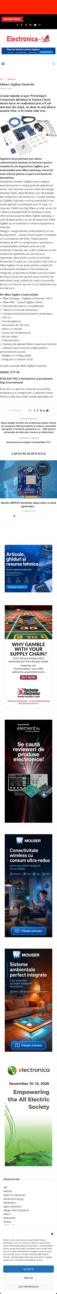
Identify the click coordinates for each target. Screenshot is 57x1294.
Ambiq (7, 1221)
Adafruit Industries (14, 1195)
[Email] (35, 24)
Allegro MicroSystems (16, 1210)
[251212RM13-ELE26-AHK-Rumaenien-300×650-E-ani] (28, 1065)
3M (5, 1187)
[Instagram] (26, 24)
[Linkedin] (30, 24)
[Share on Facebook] (34, 410)
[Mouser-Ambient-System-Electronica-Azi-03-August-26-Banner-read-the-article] (28, 951)
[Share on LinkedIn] (44, 410)
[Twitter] (21, 24)
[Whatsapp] (40, 24)
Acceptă (28, 1269)
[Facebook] (17, 24)
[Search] (53, 63)
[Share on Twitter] (37, 410)
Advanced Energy (13, 1199)
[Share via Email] (47, 410)
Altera (6, 1214)
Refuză (28, 1277)
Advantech (9, 1202)
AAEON (7, 1191)
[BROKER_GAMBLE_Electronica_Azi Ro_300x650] (28, 607)
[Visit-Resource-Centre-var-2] (28, 49)
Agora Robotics (12, 1206)
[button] (52, 1233)
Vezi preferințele (28, 1286)
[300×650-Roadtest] (28, 722)
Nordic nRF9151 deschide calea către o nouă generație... (28, 504)
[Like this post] (31, 410)
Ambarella (9, 1218)
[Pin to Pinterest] (41, 410)
